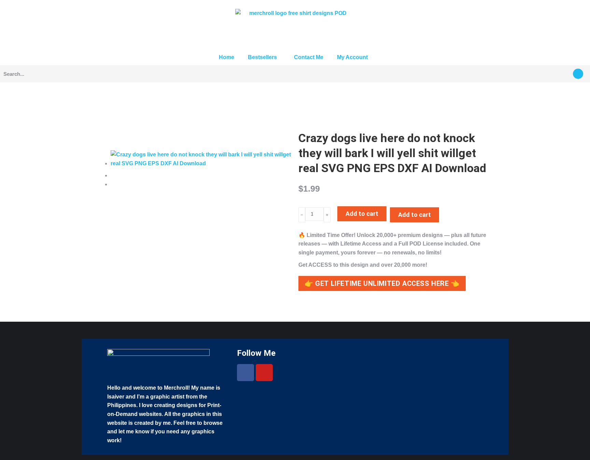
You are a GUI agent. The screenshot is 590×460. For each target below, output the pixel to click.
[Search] (578, 74)
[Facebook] (245, 372)
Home (226, 57)
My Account (352, 57)
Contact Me (308, 57)
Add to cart (362, 213)
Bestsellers (262, 57)
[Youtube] (264, 372)
